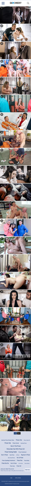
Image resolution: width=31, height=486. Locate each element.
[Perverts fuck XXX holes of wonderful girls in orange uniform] (15, 369)
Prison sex (8, 443)
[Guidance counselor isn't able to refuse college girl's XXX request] (15, 15)
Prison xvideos (27, 463)
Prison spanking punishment (8, 460)
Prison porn (19, 460)
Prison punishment (22, 452)
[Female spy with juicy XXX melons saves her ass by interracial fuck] (15, 50)
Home (11, 478)
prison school (16, 443)
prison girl (19, 466)
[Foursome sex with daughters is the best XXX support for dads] (15, 316)
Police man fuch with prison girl (16, 449)
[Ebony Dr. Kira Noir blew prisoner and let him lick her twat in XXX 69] (15, 121)
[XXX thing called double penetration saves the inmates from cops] (15, 245)
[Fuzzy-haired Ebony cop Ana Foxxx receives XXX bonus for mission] (15, 139)
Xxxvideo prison (24, 443)
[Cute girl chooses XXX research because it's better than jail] (15, 86)
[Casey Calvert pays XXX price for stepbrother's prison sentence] (15, 298)
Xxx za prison (20, 458)
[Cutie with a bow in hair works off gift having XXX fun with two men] (15, 334)
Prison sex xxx (5, 463)
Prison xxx (19, 440)
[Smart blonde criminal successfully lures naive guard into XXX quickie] (15, 263)
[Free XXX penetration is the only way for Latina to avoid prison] (15, 281)
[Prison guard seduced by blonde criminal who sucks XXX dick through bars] (15, 405)
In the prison (20, 463)
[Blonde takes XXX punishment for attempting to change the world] (15, 351)
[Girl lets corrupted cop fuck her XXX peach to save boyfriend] (15, 32)
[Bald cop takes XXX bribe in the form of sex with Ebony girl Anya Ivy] (15, 156)
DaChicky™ (15, 3)
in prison (17, 455)
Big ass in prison (25, 455)
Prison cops (12, 466)
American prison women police (7, 440)
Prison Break (26, 460)
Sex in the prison (16, 446)
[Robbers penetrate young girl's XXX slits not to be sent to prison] (15, 387)
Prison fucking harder (11, 452)
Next (19, 433)
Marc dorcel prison (11, 457)
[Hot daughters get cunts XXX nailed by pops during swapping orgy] (15, 227)
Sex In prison (4, 455)
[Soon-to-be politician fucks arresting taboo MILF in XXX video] (15, 174)
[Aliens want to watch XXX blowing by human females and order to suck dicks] (15, 192)
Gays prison (12, 455)
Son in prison (14, 463)
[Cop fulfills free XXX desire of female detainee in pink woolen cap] (15, 422)
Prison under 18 (27, 440)
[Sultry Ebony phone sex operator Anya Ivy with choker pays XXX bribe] (15, 210)
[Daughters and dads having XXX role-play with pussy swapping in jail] (15, 103)
